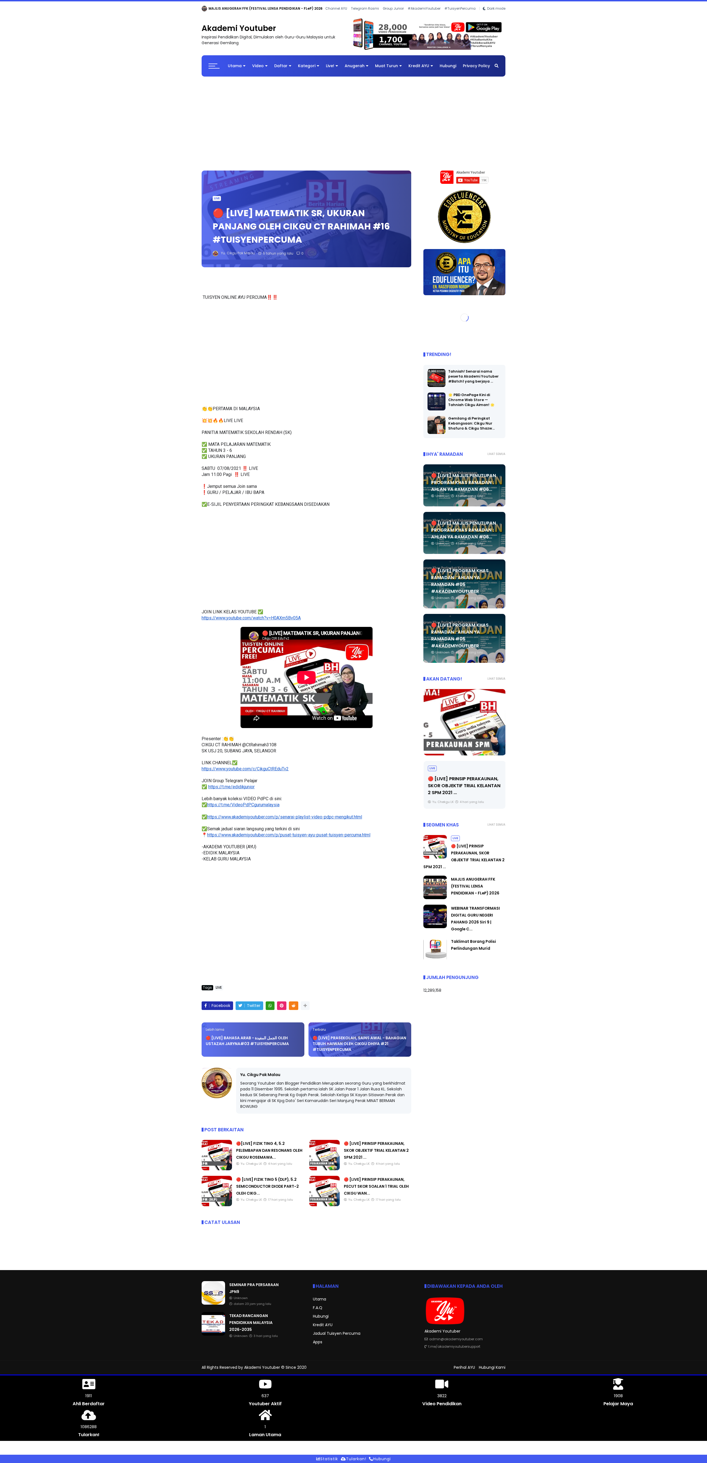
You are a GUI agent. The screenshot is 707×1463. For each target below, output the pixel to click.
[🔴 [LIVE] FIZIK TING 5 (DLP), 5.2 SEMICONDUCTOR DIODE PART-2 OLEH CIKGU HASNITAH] (217, 1205)
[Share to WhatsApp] (270, 1005)
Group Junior (393, 8)
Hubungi (448, 66)
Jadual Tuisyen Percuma (336, 1333)
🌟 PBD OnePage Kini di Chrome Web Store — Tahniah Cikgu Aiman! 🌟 (471, 399)
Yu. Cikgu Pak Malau (260, 1074)
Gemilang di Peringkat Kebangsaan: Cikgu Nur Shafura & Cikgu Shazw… (471, 423)
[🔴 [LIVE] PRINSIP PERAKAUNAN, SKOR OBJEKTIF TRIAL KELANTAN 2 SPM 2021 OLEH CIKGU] (324, 1169)
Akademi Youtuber (239, 28)
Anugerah (355, 66)
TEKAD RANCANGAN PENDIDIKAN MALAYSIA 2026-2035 (256, 8)
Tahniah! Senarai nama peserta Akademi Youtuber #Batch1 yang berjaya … (473, 376)
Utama (235, 66)
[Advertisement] (353, 120)
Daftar (280, 66)
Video (258, 66)
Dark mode (496, 8)
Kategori (306, 66)
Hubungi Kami (492, 1367)
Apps (317, 1342)
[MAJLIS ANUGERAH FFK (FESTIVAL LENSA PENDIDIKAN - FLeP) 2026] (435, 898)
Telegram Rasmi (365, 8)
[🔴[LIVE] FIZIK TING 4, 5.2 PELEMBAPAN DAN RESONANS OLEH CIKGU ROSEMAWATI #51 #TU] (217, 1169)
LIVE (217, 198)
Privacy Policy (476, 66)
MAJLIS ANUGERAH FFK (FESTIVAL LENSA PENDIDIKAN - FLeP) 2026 (475, 886)
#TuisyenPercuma (460, 8)
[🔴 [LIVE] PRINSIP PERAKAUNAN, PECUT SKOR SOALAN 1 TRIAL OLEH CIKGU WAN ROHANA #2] (324, 1205)
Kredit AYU (418, 66)
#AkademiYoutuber (424, 8)
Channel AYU (336, 8)
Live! (330, 66)
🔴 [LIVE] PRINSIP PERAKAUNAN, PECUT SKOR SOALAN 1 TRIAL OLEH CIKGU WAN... (376, 1186)
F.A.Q (317, 1307)
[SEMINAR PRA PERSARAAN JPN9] (213, 1303)
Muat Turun (386, 66)
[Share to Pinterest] (281, 1005)
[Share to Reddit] (293, 1005)
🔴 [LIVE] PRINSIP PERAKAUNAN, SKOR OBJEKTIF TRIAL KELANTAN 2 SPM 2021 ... (376, 1150)
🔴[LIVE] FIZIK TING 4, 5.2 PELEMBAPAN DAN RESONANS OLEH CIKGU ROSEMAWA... (269, 1150)
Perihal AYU (464, 1367)
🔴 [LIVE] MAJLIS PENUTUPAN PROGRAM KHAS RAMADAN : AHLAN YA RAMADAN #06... (463, 482)
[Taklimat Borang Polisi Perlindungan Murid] (435, 960)
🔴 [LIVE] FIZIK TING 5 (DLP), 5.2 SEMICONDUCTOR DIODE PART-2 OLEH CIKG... (267, 1186)
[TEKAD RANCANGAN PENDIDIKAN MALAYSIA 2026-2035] (204, 10)
